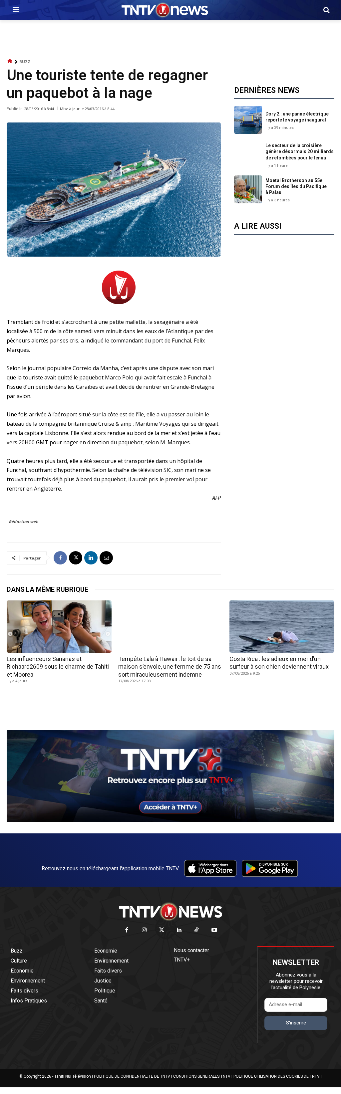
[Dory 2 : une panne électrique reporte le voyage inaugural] (248, 120)
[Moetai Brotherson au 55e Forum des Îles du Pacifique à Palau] (248, 189)
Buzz (24, 62)
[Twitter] (162, 930)
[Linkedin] (91, 557)
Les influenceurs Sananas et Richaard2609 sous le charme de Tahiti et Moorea (58, 666)
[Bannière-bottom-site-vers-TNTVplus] (170, 820)
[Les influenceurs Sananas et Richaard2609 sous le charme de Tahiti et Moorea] (59, 626)
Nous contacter (191, 950)
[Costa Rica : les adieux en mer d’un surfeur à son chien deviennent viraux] (281, 626)
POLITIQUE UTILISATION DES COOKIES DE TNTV (276, 1076)
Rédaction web (24, 522)
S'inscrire (296, 1023)
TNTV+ (182, 960)
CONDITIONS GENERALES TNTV (201, 1076)
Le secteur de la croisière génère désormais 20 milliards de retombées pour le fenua (299, 151)
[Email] (106, 557)
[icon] (10, 61)
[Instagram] (144, 930)
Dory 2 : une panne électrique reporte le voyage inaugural (297, 116)
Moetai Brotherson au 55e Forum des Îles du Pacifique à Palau (296, 186)
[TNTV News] (170, 912)
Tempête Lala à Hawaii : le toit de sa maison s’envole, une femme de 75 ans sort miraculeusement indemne (169, 666)
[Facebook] (60, 557)
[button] (326, 10)
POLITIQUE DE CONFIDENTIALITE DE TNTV (132, 1076)
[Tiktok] (197, 930)
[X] (75, 557)
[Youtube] (214, 930)
